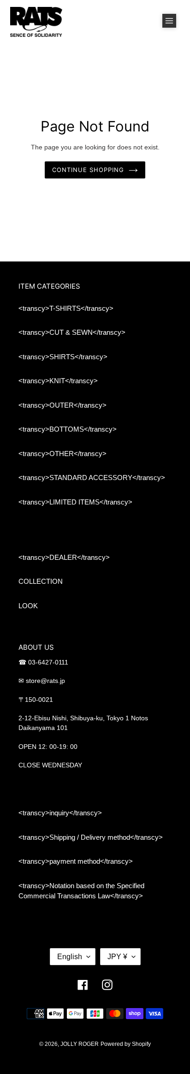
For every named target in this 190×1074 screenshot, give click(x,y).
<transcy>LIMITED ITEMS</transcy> (75, 502)
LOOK (28, 606)
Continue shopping (88, 169)
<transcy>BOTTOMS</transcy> (67, 429)
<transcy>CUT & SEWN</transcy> (71, 332)
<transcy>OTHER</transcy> (62, 453)
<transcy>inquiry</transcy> (60, 813)
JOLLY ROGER (79, 1044)
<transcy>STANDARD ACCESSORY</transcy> (91, 477)
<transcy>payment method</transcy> (75, 861)
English (69, 957)
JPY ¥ (117, 957)
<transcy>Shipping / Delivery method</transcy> (90, 837)
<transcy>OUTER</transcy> (62, 405)
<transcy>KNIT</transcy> (58, 381)
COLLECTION (40, 581)
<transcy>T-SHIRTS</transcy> (65, 308)
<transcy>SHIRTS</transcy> (62, 357)
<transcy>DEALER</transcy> (64, 557)
